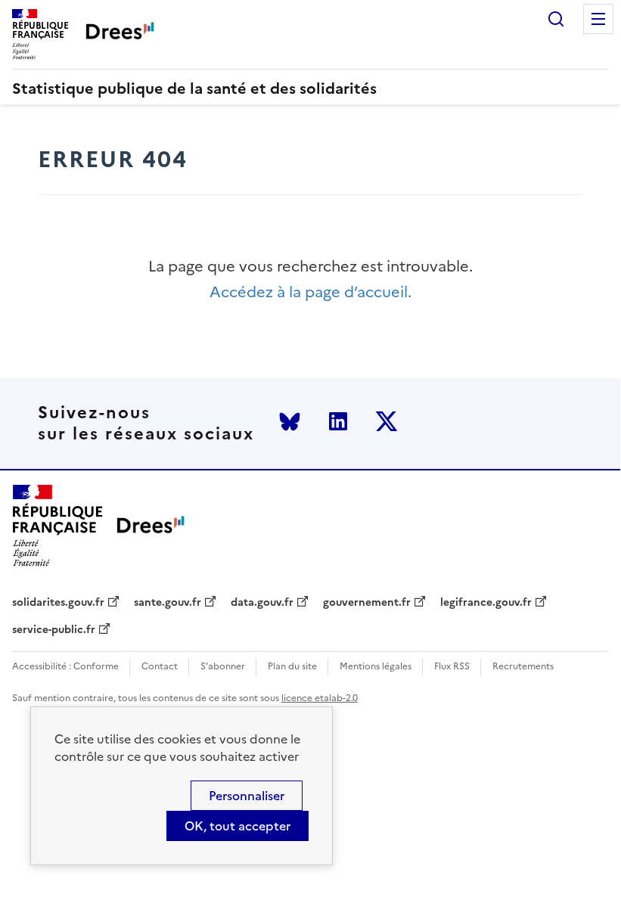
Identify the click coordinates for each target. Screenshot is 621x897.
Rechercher (556, 19)
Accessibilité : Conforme (65, 666)
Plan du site (292, 666)
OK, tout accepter (237, 826)
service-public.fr (53, 630)
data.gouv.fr (262, 602)
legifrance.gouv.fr (486, 602)
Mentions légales (375, 666)
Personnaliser (246, 796)
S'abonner (222, 666)
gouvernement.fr (367, 602)
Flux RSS (452, 666)
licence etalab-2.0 (319, 698)
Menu (598, 19)
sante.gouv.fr (167, 602)
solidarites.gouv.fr (58, 602)
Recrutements (523, 666)
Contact (159, 666)
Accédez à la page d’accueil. (310, 292)
